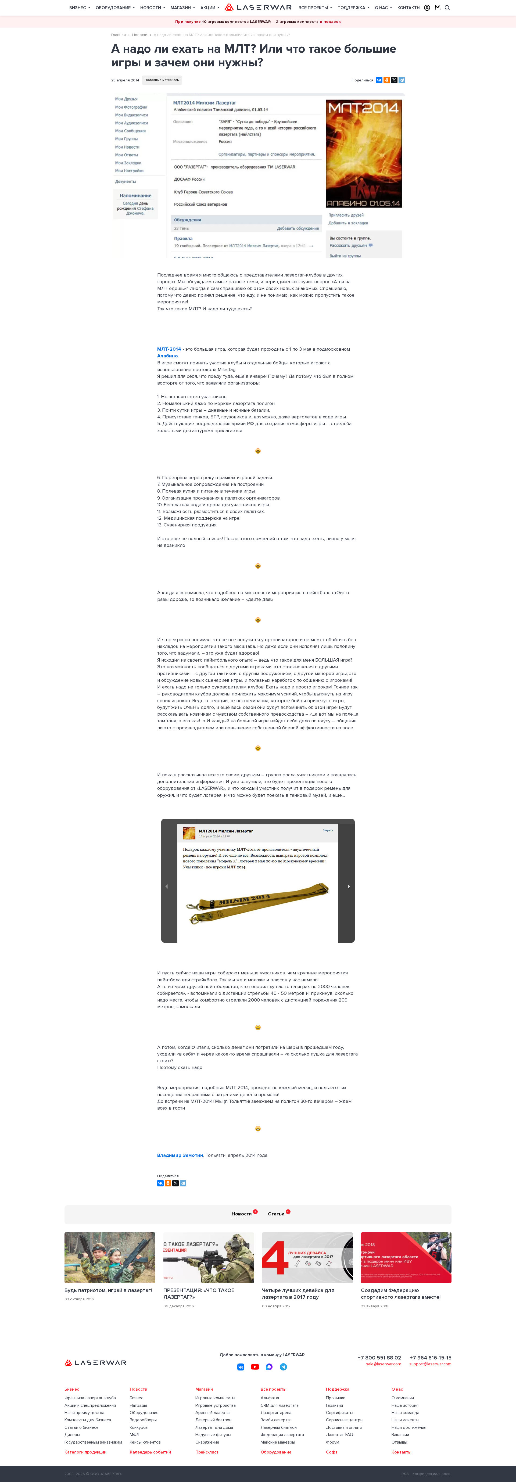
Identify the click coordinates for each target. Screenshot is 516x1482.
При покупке (188, 21)
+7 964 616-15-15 (431, 1358)
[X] (394, 80)
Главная (118, 35)
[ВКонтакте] (379, 80)
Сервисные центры (344, 1420)
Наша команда (405, 1412)
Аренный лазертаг (213, 1412)
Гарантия (334, 1405)
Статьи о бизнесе (81, 1427)
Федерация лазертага (282, 1434)
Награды (138, 1405)
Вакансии (400, 1434)
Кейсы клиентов (145, 1442)
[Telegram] (402, 80)
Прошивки (335, 1398)
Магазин (181, 7)
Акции (208, 7)
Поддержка (352, 7)
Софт (332, 1452)
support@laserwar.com (430, 1364)
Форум (332, 1442)
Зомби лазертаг (276, 1420)
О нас (382, 7)
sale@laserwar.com (383, 1364)
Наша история (405, 1405)
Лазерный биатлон (213, 1420)
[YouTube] (255, 1367)
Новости (151, 7)
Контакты (408, 7)
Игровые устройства (215, 1405)
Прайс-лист (206, 1452)
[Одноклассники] (387, 80)
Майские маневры (278, 1442)
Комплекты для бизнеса (87, 1420)
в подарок (330, 21)
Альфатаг (270, 1398)
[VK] (240, 1367)
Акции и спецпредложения (90, 1405)
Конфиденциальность (432, 1474)
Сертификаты (339, 1412)
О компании (403, 1398)
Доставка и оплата (344, 1427)
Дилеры (72, 1434)
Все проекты (314, 7)
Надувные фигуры (213, 1434)
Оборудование (114, 7)
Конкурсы (139, 1427)
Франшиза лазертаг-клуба (90, 1398)
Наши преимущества (84, 1412)
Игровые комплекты (215, 1398)
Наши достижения (409, 1427)
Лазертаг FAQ (339, 1434)
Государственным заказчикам (93, 1442)
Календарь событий (150, 1452)
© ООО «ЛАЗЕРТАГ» (104, 1474)
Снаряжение (207, 1442)
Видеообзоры (143, 1420)
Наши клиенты (405, 1420)
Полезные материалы (162, 80)
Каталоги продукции (85, 1452)
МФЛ (134, 1434)
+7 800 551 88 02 (379, 1358)
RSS (405, 1474)
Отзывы (399, 1442)
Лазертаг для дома (214, 1427)
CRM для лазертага (280, 1405)
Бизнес (78, 7)
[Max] (269, 1367)
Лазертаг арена (276, 1412)
